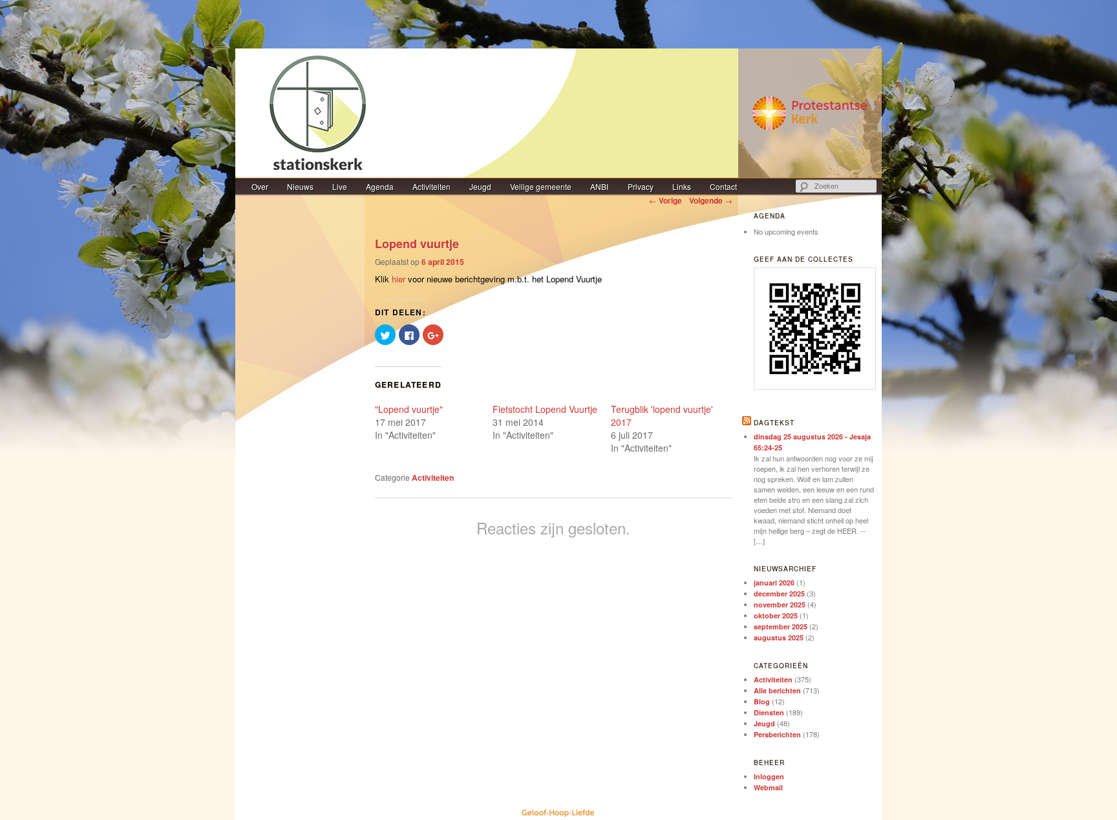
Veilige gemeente (540, 186)
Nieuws (300, 186)
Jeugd (480, 186)
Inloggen (769, 776)
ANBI (599, 186)
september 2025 (780, 626)
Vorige (665, 200)
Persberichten (777, 734)
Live (339, 186)
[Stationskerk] (558, 113)
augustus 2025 (778, 637)
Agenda (380, 186)
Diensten (769, 712)
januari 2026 (774, 582)
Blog (762, 701)
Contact (723, 186)
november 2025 (779, 604)
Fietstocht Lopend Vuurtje (545, 409)
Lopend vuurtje (417, 243)
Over (259, 186)
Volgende (710, 200)
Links (681, 186)
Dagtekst (774, 422)
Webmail (768, 787)
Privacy (641, 186)
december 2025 (779, 593)
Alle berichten (777, 690)
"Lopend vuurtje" (409, 409)
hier (398, 279)
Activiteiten (431, 186)
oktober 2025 (776, 615)
